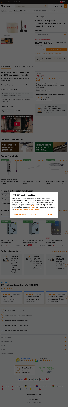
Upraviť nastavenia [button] (20, 214)
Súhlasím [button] (50, 214)
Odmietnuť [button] (33, 214)
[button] (32, 207)
